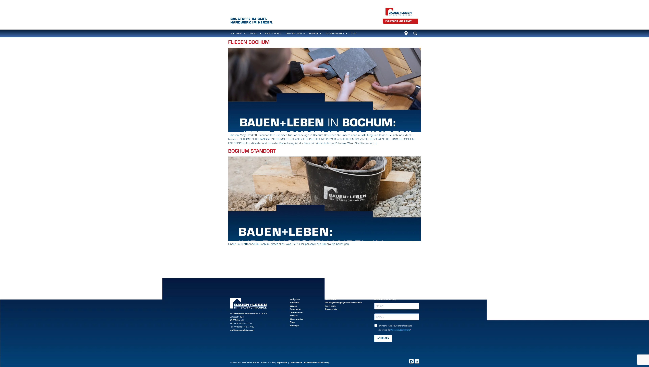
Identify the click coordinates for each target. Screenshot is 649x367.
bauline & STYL (273, 33)
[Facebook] (411, 361)
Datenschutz (331, 308)
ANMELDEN (383, 338)
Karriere (313, 33)
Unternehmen (294, 33)
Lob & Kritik (330, 299)
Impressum (330, 305)
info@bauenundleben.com (242, 329)
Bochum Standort (252, 150)
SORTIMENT (236, 33)
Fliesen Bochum (249, 41)
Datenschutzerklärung (400, 330)
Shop (354, 33)
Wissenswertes (335, 33)
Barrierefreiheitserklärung (316, 362)
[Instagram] (417, 361)
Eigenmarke (295, 308)
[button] (415, 33)
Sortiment (294, 302)
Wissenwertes (296, 318)
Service (254, 33)
